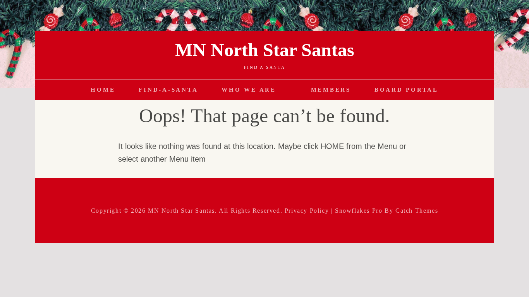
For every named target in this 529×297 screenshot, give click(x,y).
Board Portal (406, 90)
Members (331, 90)
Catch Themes (416, 210)
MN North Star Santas (264, 49)
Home (103, 90)
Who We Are (249, 90)
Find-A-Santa (168, 90)
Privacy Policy (307, 210)
